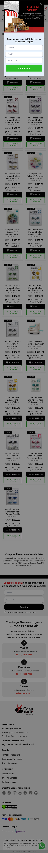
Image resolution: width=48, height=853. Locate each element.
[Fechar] (41, 4)
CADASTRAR (24, 68)
